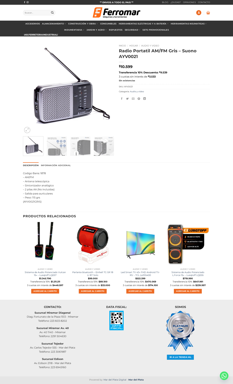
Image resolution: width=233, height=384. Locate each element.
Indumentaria (73, 30)
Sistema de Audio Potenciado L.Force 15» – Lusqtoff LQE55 (188, 274)
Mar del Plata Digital (115, 379)
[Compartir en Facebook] (121, 98)
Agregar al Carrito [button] (45, 291)
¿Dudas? (176, 2)
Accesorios (32, 24)
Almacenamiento (53, 24)
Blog (165, 2)
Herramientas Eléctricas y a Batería (142, 24)
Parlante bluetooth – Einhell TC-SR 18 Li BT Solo (92, 274)
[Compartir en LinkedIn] (144, 98)
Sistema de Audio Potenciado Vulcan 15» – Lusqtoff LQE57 (45, 274)
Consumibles (108, 24)
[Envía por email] (133, 98)
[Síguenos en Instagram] (28, 2)
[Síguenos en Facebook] (25, 2)
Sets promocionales (155, 30)
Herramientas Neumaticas (187, 24)
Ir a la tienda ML (180, 357)
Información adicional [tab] (56, 165)
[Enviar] (52, 12)
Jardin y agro (96, 30)
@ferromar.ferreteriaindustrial (26, 34)
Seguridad (131, 30)
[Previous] (29, 88)
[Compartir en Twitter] (127, 98)
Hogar (133, 45)
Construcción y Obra (82, 24)
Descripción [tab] (31, 165)
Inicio (122, 45)
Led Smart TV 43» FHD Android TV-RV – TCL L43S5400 (140, 274)
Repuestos (115, 30)
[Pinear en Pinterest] (139, 98)
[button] (198, 12)
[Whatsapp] (224, 375)
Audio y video (150, 45)
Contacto (204, 2)
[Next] (108, 88)
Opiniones (189, 2)
